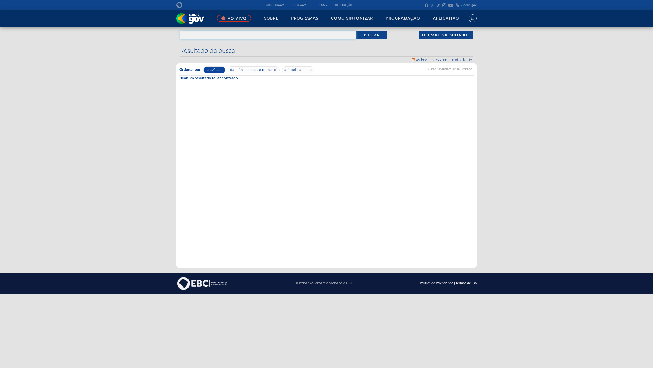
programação (403, 18)
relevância (214, 70)
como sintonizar (352, 18)
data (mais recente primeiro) (253, 70)
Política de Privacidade (436, 283)
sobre (271, 18)
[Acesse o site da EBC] (201, 283)
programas (304, 18)
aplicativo (446, 18)
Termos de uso (466, 283)
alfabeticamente (298, 70)
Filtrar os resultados (446, 35)
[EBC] (185, 5)
